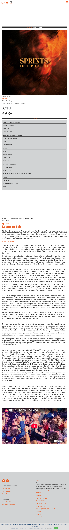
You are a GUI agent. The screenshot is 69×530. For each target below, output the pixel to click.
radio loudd (40, 501)
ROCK (5, 177)
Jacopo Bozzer (6, 493)
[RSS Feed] (7, 480)
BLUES (5, 148)
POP (4, 187)
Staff (37, 480)
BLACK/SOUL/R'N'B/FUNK (10, 183)
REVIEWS (4, 218)
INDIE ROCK (6, 128)
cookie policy (50, 528)
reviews (38, 492)
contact (39, 514)
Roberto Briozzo (6, 491)
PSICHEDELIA (7, 161)
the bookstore (41, 503)
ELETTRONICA (7, 145)
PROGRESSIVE (7, 154)
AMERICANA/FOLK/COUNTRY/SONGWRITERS (17, 174)
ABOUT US (39, 517)
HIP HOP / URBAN (8, 125)
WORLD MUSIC (7, 132)
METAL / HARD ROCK (9, 164)
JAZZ (4, 151)
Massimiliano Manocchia (9, 504)
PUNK (5, 141)
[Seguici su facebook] (3, 480)
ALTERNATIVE (7, 170)
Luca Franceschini (9, 241)
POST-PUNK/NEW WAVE (10, 138)
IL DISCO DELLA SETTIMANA (11, 122)
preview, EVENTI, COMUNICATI (45, 509)
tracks (38, 511)
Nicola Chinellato (7, 502)
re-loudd (39, 495)
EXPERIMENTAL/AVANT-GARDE (12, 135)
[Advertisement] (34, 18)
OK (55, 528)
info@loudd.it (49, 490)
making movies (41, 506)
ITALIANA (6, 180)
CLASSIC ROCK (7, 167)
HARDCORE (6, 157)
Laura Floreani (6, 488)
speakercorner (41, 498)
